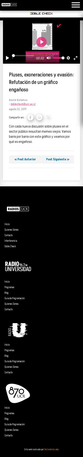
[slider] (23, 55)
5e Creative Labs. (51, 449)
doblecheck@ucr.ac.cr (23, 104)
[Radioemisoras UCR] (9, 8)
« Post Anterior (25, 159)
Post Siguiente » (57, 159)
